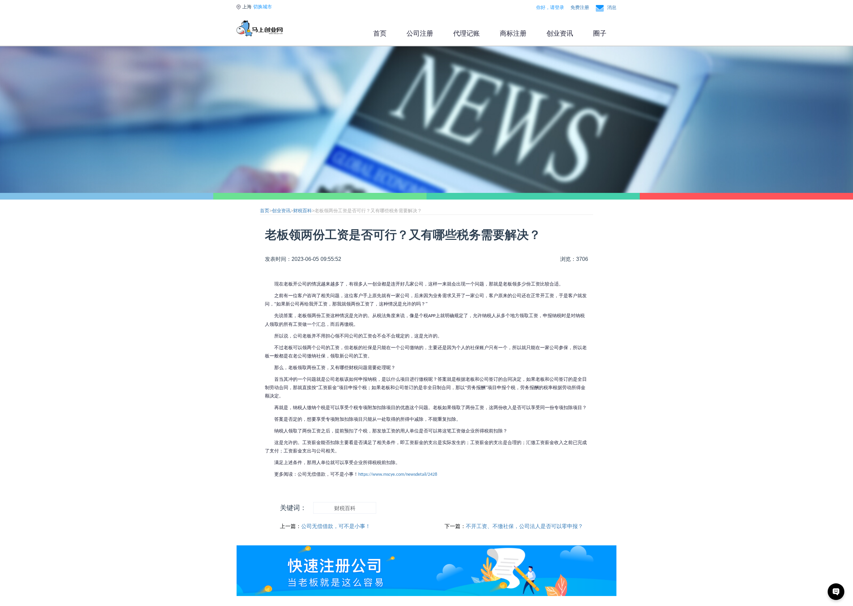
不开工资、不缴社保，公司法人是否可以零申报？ (524, 526)
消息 (611, 7)
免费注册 (579, 7)
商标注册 (513, 33)
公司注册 (420, 33)
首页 (380, 33)
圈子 (599, 33)
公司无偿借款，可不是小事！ (336, 526)
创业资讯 (559, 33)
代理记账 (466, 33)
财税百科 (302, 210)
